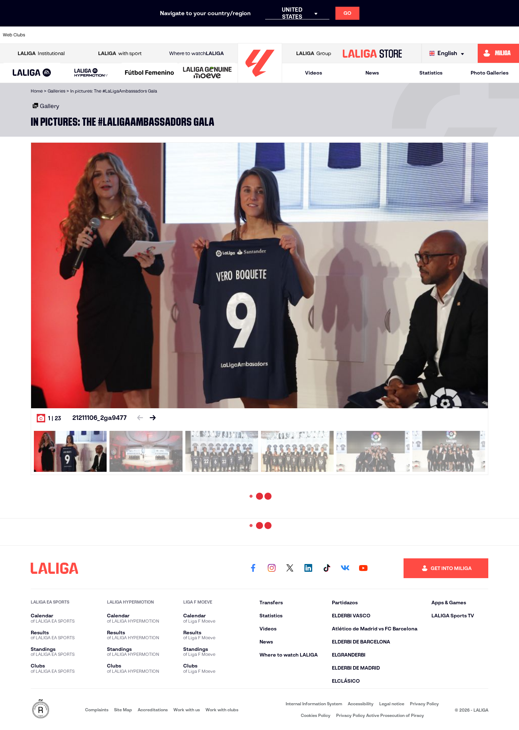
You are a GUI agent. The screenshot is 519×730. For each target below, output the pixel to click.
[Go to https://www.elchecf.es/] (167, 35)
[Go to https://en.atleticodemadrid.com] (69, 35)
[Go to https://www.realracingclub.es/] (290, 35)
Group (313, 53)
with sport (120, 53)
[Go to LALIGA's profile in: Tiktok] (326, 568)
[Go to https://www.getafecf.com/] (216, 35)
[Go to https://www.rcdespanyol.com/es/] (363, 35)
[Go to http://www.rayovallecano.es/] (314, 35)
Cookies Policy (315, 715)
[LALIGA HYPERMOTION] (91, 73)
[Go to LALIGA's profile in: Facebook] (253, 568)
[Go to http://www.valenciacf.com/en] (486, 35)
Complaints (96, 709)
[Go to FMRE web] (40, 709)
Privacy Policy (424, 703)
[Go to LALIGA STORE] (372, 53)
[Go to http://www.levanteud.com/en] (240, 35)
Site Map (123, 709)
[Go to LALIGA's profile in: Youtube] (363, 568)
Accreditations (153, 709)
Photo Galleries (489, 73)
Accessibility (361, 703)
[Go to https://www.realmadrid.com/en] (412, 35)
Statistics (430, 73)
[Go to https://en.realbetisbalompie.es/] (388, 35)
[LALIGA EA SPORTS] (32, 73)
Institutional (41, 53)
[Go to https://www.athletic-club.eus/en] (44, 35)
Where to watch (196, 53)
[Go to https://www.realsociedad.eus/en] (437, 35)
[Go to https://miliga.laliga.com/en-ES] (498, 53)
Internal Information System (314, 703)
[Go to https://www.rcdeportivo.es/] (339, 35)
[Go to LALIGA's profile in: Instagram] (271, 568)
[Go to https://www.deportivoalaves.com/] (142, 35)
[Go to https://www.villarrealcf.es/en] (511, 35)
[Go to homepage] (260, 80)
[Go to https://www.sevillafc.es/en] (462, 35)
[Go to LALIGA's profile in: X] (290, 568)
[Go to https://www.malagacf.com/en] (265, 35)
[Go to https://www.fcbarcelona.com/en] (191, 35)
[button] (32, 73)
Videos (313, 73)
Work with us (186, 709)
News (372, 73)
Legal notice (391, 703)
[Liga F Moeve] (149, 73)
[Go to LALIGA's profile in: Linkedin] (308, 568)
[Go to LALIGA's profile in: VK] (345, 568)
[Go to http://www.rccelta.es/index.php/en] (118, 35)
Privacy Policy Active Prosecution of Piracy (380, 715)
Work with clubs (221, 709)
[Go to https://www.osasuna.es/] (93, 35)
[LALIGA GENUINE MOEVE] (207, 73)
